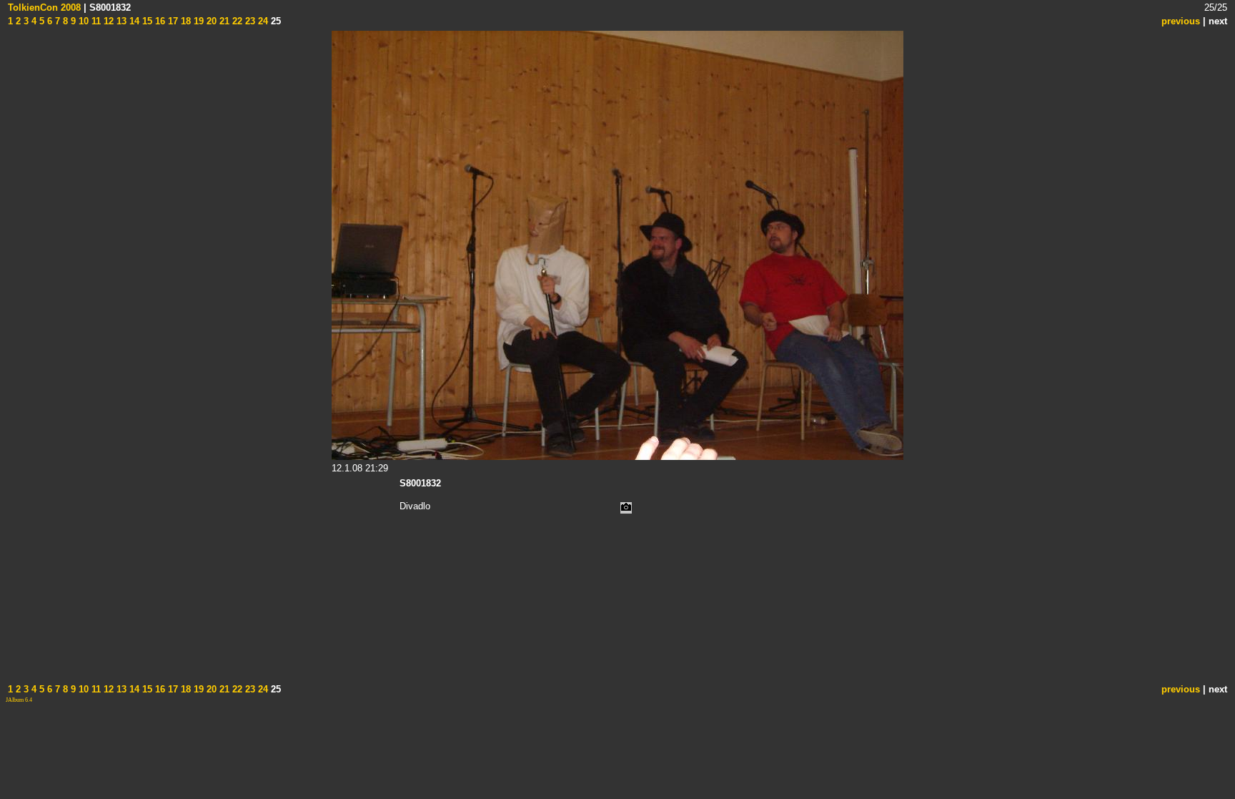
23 (248, 21)
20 (210, 21)
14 (133, 21)
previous (1180, 21)
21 (223, 21)
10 (82, 21)
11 (95, 21)
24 (261, 21)
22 (235, 21)
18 (184, 21)
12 (107, 21)
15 (145, 21)
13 (120, 21)
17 (171, 21)
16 (158, 21)
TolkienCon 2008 (44, 7)
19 (197, 21)
